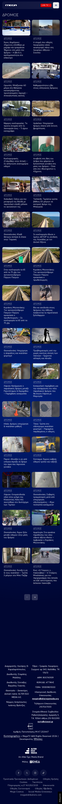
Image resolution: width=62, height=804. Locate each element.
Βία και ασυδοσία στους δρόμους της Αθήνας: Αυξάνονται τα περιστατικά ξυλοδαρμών (45, 311)
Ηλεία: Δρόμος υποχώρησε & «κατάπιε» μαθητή (16, 425)
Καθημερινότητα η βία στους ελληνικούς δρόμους (45, 86)
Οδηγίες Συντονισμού (20, 788)
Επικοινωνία (48, 785)
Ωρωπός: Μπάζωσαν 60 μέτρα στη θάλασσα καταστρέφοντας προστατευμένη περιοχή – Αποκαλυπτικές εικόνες (15, 90)
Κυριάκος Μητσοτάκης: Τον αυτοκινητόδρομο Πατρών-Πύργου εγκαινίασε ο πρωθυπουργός (43, 274)
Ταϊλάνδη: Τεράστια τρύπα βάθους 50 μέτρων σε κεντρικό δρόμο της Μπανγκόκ (45, 203)
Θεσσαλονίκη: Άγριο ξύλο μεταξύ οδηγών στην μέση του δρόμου (16, 535)
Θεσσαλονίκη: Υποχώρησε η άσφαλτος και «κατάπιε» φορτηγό (16, 353)
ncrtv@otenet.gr (45, 721)
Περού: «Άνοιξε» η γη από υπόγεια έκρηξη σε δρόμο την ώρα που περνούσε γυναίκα (15, 463)
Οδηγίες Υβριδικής (43, 788)
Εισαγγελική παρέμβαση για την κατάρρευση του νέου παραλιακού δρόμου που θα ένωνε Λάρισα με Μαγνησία (45, 391)
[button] (56, 5)
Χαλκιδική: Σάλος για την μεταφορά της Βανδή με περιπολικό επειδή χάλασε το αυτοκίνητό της (15, 203)
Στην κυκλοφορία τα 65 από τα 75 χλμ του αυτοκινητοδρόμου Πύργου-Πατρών (14, 273)
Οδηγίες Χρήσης (51, 779)
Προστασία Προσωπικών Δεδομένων (20, 779)
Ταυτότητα (37, 782)
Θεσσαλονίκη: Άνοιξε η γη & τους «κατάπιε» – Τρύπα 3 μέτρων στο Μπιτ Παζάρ (16, 573)
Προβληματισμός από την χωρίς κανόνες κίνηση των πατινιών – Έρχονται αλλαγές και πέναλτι (45, 354)
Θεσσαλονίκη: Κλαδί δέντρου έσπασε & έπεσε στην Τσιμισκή (15, 237)
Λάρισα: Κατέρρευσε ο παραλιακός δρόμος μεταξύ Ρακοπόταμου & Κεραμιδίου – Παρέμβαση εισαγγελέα (16, 390)
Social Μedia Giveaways (40, 791)
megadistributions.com (31, 795)
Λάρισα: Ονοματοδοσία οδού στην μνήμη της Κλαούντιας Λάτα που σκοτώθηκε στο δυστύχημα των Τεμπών (16, 499)
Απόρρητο (60, 797)
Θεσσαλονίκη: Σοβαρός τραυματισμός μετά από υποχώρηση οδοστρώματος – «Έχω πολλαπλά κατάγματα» (44, 499)
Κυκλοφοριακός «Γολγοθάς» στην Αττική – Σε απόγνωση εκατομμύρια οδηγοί (16, 162)
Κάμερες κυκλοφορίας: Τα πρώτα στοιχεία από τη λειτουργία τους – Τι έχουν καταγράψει (16, 127)
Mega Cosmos (17, 791)
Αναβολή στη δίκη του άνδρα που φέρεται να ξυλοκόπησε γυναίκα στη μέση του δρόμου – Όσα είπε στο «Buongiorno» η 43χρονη (44, 165)
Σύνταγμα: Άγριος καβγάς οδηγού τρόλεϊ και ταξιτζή (45, 460)
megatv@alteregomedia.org (45, 698)
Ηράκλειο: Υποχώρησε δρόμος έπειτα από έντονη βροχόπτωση (45, 126)
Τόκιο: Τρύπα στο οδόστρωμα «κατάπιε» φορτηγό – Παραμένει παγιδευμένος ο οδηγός (44, 428)
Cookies (23, 782)
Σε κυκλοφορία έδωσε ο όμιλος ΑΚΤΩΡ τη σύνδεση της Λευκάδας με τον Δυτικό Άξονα (45, 238)
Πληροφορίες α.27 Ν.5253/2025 (23, 785)
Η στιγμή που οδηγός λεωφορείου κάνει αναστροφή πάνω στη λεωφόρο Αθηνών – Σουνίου (43, 47)
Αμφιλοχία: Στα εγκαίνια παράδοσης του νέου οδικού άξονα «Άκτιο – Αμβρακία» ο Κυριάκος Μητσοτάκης (44, 537)
